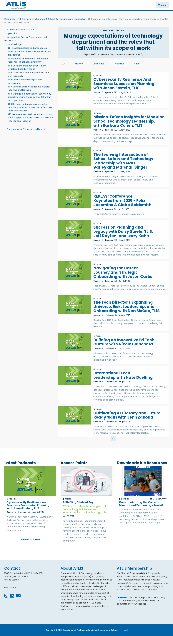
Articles (79, 63)
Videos (137, 63)
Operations (12, 33)
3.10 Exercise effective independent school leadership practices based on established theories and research (30, 118)
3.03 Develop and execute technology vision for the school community (28, 60)
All (63, 63)
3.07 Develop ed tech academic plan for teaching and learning (29, 88)
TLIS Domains (24, 19)
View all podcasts (30, 539)
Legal (125, 630)
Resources (9, 19)
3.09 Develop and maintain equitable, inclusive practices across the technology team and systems (30, 107)
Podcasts (119, 63)
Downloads (98, 63)
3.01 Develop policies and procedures (27, 48)
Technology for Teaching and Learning (26, 129)
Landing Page (15, 44)
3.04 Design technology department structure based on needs (27, 67)
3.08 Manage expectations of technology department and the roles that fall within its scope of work (29, 97)
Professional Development (20, 29)
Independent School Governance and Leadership (59, 19)
